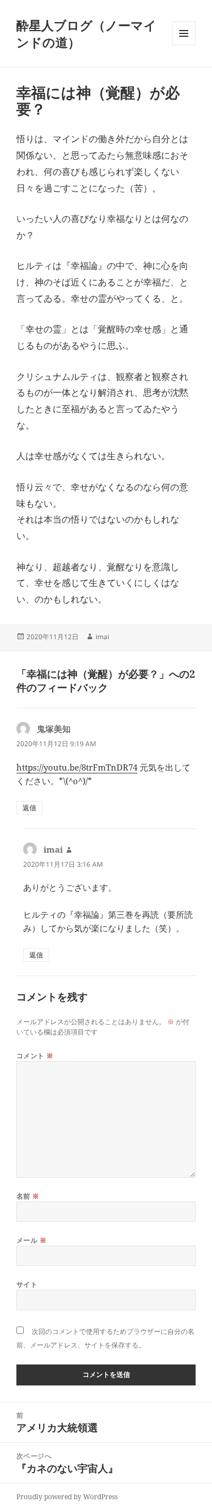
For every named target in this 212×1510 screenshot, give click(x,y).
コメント (35, 1055)
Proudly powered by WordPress (67, 1497)
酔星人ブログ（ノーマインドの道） (86, 33)
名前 (28, 1196)
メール (31, 1240)
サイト (26, 1284)
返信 (29, 807)
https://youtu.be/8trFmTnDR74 (76, 767)
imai (102, 636)
